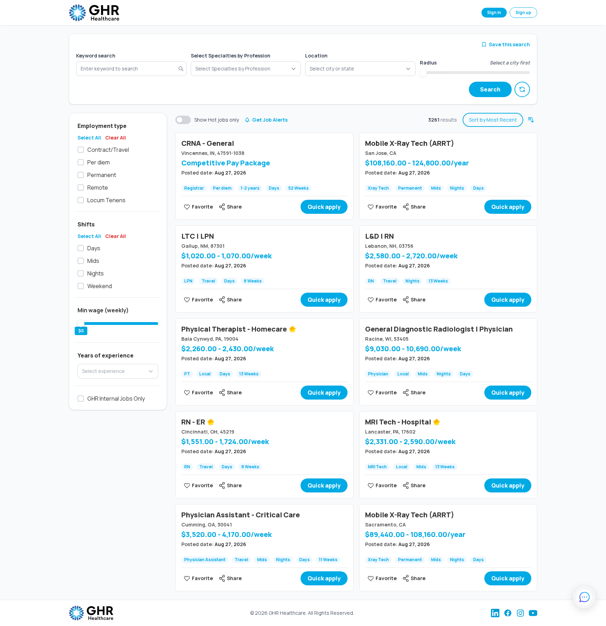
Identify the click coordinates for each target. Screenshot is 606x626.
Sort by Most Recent (493, 119)
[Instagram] (520, 613)
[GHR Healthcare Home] (94, 13)
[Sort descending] (531, 120)
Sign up (523, 12)
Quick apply (324, 207)
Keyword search (95, 55)
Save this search (509, 44)
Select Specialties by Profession (230, 55)
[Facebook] (508, 613)
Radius (428, 62)
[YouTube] (533, 613)
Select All (89, 137)
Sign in (494, 12)
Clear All (115, 137)
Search (490, 89)
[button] (360, 68)
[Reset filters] (522, 89)
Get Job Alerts (270, 119)
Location (316, 55)
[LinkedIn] (495, 613)
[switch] (183, 120)
